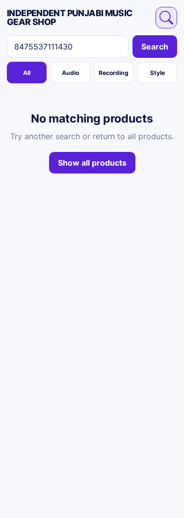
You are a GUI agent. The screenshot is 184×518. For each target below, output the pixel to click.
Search (154, 46)
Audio (70, 72)
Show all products (92, 163)
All (26, 72)
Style (157, 72)
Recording (114, 72)
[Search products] (166, 17)
